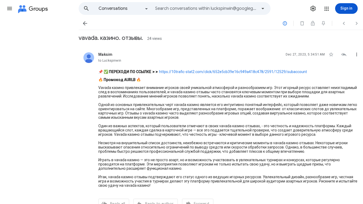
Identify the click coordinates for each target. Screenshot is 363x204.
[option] (123, 8)
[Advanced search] (262, 8)
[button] (9, 8)
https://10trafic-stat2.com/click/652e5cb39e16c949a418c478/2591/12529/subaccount (233, 72)
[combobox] (206, 8)
